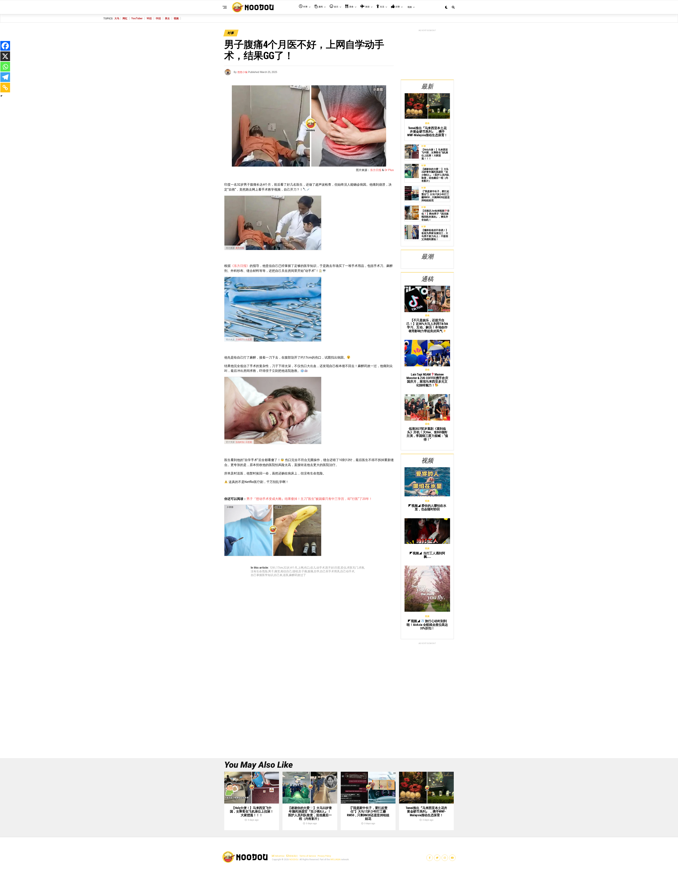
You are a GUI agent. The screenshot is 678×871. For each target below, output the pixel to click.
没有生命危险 (259, 571)
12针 (273, 567)
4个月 (293, 567)
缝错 (295, 571)
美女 (167, 18)
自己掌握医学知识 (262, 575)
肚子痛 (303, 571)
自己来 (278, 575)
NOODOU (293, 859)
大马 (116, 18)
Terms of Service (307, 856)
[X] (5, 56)
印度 (337, 567)
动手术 (320, 567)
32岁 (287, 567)
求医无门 (352, 567)
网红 (125, 18)
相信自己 (286, 571)
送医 (286, 575)
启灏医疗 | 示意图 (244, 339)
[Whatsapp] (5, 67)
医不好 (329, 567)
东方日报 (375, 170)
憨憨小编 (242, 72)
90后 (149, 18)
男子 (271, 571)
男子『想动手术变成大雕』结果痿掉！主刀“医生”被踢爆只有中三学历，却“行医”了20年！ (309, 499)
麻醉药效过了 (297, 575)
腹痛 (310, 571)
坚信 (343, 567)
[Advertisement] (427, 54)
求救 (361, 567)
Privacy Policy (324, 856)
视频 (176, 18)
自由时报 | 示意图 (244, 442)
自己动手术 (347, 571)
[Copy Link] (5, 87)
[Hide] (1, 96)
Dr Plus (389, 170)
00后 (158, 18)
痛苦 (277, 571)
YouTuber (137, 18)
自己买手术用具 (330, 571)
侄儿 (313, 567)
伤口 (307, 567)
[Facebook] (5, 46)
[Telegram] (5, 77)
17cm (279, 567)
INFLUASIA (335, 859)
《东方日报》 (240, 266)
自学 (316, 571)
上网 (301, 567)
